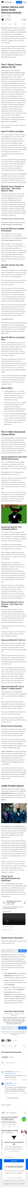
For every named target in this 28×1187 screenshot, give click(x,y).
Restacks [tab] (11, 1057)
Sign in (24, 2)
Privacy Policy (19, 1173)
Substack (6, 1183)
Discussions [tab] (13, 1112)
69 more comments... (6, 1105)
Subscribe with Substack (15, 1166)
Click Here (11, 985)
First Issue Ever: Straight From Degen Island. (9, 1118)
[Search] (25, 1112)
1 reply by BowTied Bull (12, 1098)
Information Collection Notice (17, 1033)
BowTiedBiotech (9, 1071)
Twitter (17, 996)
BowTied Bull (8, 18)
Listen (24, 19)
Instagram (7, 994)
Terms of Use (21, 1031)
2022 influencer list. (7, 793)
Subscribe (19, 2)
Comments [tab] (5, 1057)
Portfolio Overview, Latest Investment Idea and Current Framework (9, 1121)
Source (4, 800)
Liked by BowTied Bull (10, 1073)
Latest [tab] (7, 1112)
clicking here (8, 975)
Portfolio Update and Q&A (9, 1130)
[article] (14, 1122)
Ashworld (7, 1083)
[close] (23, 1135)
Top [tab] (3, 1112)
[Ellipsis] (26, 1071)
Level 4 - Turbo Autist (7, 1132)
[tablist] (8, 1057)
